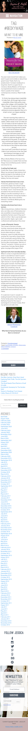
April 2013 (4, 565)
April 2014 (4, 543)
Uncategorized (12, 343)
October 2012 (5, 577)
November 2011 (6, 599)
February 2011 (5, 617)
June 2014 (4, 539)
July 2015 (4, 514)
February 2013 (5, 569)
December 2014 (6, 528)
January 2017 (5, 498)
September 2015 (6, 512)
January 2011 (5, 619)
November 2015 (6, 508)
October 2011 (5, 601)
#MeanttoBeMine (5, 346)
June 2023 (4, 428)
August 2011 (5, 605)
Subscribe (22, 405)
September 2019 (6, 460)
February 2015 (5, 524)
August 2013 (5, 557)
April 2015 (4, 520)
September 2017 (6, 486)
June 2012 (4, 585)
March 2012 (5, 591)
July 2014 (4, 537)
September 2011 (6, 603)
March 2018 (5, 474)
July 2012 (4, 583)
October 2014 (5, 532)
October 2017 (5, 484)
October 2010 (5, 625)
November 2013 (6, 551)
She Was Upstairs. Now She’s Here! (12, 377)
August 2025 (5, 419)
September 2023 (6, 426)
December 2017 (6, 480)
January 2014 (5, 549)
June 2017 (4, 488)
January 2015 (5, 526)
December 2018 (6, 470)
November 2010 (6, 623)
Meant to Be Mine (14, 35)
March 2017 (5, 494)
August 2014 (5, 536)
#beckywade (8, 345)
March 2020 (5, 454)
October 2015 (5, 510)
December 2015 (6, 506)
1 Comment (5, 348)
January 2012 (5, 595)
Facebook (14, 326)
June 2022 (4, 436)
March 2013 (5, 567)
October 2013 (5, 553)
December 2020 (6, 450)
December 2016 (6, 500)
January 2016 (5, 504)
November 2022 (6, 434)
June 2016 (4, 502)
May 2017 (4, 490)
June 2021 (4, 444)
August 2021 (5, 442)
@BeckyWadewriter (14, 324)
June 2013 (4, 561)
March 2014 (5, 545)
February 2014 (5, 547)
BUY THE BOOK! (14, 73)
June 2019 (4, 464)
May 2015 (4, 518)
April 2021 (4, 446)
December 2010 (6, 621)
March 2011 (5, 615)
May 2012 (4, 587)
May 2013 (4, 563)
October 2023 (5, 424)
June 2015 (4, 516)
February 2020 (5, 456)
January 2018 (5, 478)
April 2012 (4, 589)
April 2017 (4, 492)
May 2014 (4, 541)
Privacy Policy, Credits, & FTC (14, 726)
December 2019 (6, 458)
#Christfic (15, 345)
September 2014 (6, 534)
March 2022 (5, 438)
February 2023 (5, 430)
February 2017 (5, 496)
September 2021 (6, 440)
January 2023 (5, 432)
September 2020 (6, 452)
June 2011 (4, 609)
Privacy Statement (7, 704)
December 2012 (6, 573)
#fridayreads (22, 345)
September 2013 (6, 555)
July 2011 (4, 607)
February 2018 (5, 476)
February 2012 (5, 593)
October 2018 (5, 472)
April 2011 (4, 613)
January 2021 (5, 448)
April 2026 (4, 417)
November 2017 (6, 482)
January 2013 (5, 571)
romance (13, 346)
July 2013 (4, 559)
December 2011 (6, 597)
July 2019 (4, 462)
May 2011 (4, 611)
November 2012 (6, 575)
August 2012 (5, 581)
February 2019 (5, 468)
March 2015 (5, 522)
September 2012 (6, 579)
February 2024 (5, 422)
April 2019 (4, 466)
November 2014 (6, 530)
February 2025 (5, 420)
